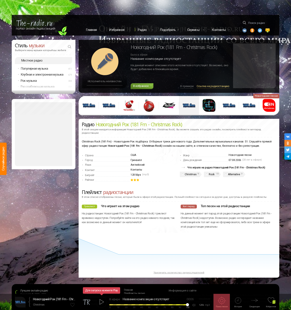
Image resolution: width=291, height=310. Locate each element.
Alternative (234, 174)
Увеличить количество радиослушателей (179, 272)
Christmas (190, 174)
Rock (212, 174)
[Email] (267, 30)
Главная (91, 30)
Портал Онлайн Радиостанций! (35, 28)
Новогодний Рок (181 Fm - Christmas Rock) (54, 299)
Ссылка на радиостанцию (213, 86)
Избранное (117, 30)
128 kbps (136, 174)
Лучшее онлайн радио (34, 290)
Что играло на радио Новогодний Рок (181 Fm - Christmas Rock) (226, 167)
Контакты (136, 169)
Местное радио (31, 60)
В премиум (186, 86)
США (133, 155)
